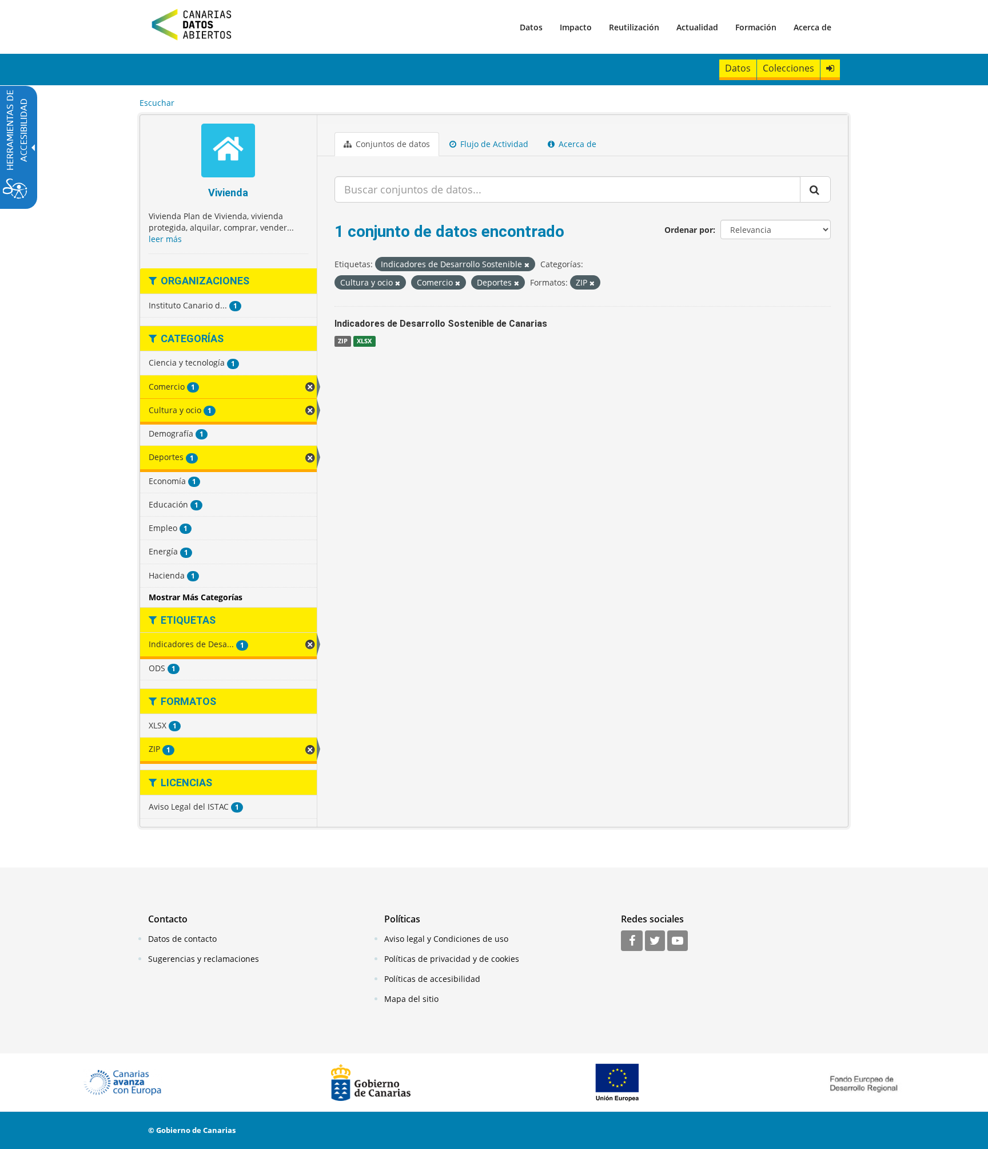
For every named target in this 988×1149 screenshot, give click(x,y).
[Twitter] (655, 941)
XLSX (364, 341)
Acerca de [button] (576, 143)
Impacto (576, 27)
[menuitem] (531, 27)
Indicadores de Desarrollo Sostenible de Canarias (440, 323)
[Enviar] (815, 189)
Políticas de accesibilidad (432, 978)
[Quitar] (526, 264)
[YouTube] (677, 941)
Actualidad (697, 27)
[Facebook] (632, 941)
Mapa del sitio (411, 998)
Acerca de (812, 27)
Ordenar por (688, 229)
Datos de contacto (182, 938)
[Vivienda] (228, 152)
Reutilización (634, 27)
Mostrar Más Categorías (195, 597)
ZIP (343, 341)
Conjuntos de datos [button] (391, 143)
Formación (755, 27)
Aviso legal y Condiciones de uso (446, 938)
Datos (531, 27)
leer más (165, 238)
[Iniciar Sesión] (830, 68)
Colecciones (788, 68)
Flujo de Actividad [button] (493, 143)
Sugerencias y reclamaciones (203, 958)
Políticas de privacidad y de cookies (451, 958)
